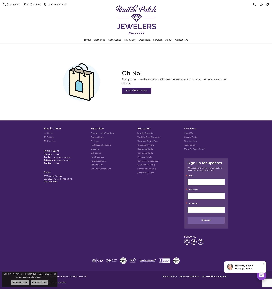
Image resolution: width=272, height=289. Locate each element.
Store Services (190, 141)
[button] (254, 4)
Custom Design (191, 137)
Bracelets (95, 149)
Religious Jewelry (98, 161)
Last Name (193, 204)
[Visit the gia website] (97, 260)
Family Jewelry (97, 157)
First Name (193, 190)
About (168, 39)
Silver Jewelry (97, 165)
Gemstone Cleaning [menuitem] (146, 169)
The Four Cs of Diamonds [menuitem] (148, 137)
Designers (144, 39)
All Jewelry (130, 39)
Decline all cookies (20, 282)
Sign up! (206, 220)
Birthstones (96, 153)
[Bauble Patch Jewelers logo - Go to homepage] (136, 19)
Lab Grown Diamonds (101, 169)
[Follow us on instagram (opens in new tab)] (200, 242)
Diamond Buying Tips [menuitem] (147, 141)
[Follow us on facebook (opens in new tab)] (194, 242)
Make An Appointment (194, 149)
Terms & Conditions (189, 277)
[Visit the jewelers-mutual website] (148, 260)
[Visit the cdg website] (123, 260)
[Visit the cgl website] (176, 260)
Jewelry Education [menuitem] (145, 133)
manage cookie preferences (27, 277)
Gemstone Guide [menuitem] (145, 153)
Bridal (87, 39)
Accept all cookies (40, 282)
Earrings (94, 141)
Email (190, 176)
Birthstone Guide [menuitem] (145, 149)
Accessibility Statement (214, 277)
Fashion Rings (97, 137)
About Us (188, 133)
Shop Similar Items (137, 91)
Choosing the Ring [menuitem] (145, 145)
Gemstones (114, 39)
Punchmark (60, 283)
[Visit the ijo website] (111, 260)
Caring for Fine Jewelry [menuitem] (147, 161)
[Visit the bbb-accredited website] (164, 260)
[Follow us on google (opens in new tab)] (187, 242)
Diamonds (99, 39)
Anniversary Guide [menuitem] (145, 173)
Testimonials (189, 145)
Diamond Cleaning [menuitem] (146, 165)
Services (157, 39)
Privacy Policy (169, 277)
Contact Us (181, 39)
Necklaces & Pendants (101, 145)
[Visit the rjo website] (133, 260)
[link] (11, 4)
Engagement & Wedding (102, 133)
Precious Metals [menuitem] (144, 157)
